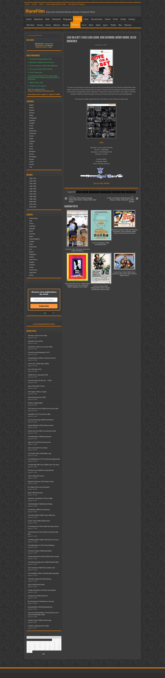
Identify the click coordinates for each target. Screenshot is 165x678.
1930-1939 (32, 183)
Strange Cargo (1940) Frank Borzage (39, 620)
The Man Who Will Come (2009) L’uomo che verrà (43, 465)
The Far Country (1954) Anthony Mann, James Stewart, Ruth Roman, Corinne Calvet (100, 287)
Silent (98, 25)
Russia (31, 275)
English (31, 105)
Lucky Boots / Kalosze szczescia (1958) (40, 347)
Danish (31, 128)
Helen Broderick (106, 192)
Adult (47, 19)
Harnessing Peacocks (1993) (37, 397)
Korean (31, 154)
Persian (31, 164)
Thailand (32, 265)
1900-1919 (32, 178)
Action (29, 19)
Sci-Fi (84, 25)
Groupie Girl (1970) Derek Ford (38, 596)
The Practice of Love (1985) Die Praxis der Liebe (43, 408)
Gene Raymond (94, 192)
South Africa (33, 259)
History (40, 25)
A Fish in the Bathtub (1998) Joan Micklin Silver (100, 243)
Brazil (31, 231)
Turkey (31, 267)
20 (45, 647)
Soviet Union (33, 270)
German (31, 113)
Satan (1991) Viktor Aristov (36, 386)
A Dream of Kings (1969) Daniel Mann (40, 551)
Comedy (77, 19)
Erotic (115, 19)
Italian (31, 115)
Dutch (31, 144)
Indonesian (32, 131)
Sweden (31, 262)
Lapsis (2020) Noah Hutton (36, 584)
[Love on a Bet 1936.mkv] (101, 120)
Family (123, 19)
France (31, 223)
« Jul (43, 654)
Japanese (32, 120)
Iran (30, 249)
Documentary (96, 19)
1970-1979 (32, 194)
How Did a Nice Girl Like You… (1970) (40, 380)
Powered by (38, 313)
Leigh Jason (116, 192)
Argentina (32, 226)
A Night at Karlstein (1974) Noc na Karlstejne (42, 590)
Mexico (31, 252)
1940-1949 (32, 186)
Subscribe (44, 306)
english (85, 192)
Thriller (113, 25)
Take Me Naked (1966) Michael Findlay (40, 504)
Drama (108, 19)
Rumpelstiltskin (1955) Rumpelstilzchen (40, 607)
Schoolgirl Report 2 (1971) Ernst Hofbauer (41, 545)
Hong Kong (32, 247)
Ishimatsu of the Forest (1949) (37, 335)
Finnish (31, 136)
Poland (31, 257)
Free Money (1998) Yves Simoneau (39, 509)
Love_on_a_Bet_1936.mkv (101, 183)
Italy (30, 221)
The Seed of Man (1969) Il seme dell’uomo (41, 515)
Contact (34, 4)
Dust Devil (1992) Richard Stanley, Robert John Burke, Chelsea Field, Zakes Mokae (82, 199)
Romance (75, 25)
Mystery (65, 25)
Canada (31, 241)
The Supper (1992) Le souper (37, 392)
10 (29, 644)
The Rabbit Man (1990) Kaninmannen (39, 436)
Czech (31, 146)
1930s (78, 192)
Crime (86, 19)
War (120, 25)
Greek (31, 126)
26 (40, 649)
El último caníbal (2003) (35, 403)
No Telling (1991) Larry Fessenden (39, 487)
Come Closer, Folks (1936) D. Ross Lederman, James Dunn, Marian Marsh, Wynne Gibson (124, 273)
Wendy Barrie (131, 192)
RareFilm (35, 11)
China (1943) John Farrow (36, 476)
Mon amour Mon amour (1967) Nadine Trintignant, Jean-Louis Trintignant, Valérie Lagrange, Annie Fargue (77, 285)
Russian (31, 159)
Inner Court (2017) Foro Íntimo (38, 448)
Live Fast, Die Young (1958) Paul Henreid (40, 420)
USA (123, 192)
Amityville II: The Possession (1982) (39, 414)
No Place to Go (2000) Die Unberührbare (41, 470)
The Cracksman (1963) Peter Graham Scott (41, 568)
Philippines (32, 254)
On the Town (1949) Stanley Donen (39, 521)
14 (50, 644)
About (27, 4)
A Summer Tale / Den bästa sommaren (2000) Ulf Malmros (77, 250)
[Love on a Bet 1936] (101, 66)
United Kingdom (34, 239)
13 (45, 644)
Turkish (31, 162)
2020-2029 (32, 207)
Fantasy (131, 19)
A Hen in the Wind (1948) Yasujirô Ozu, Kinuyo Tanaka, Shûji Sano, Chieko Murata (120, 199)
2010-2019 (32, 204)
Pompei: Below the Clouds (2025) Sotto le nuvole (43, 556)
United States (33, 218)
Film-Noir (30, 25)
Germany (32, 234)
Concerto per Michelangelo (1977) (39, 352)
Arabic (31, 138)
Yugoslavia (32, 272)
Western (127, 25)
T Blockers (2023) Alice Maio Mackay (39, 579)
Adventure (38, 19)
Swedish (32, 123)
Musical (57, 25)
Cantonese (32, 133)
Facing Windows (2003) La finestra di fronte (42, 358)
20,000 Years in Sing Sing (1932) (38, 375)
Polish (31, 149)
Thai (30, 167)
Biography (67, 19)
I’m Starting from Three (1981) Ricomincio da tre (43, 526)
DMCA (41, 4)
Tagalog (32, 141)
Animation (56, 19)
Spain (31, 244)
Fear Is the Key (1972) (35, 369)
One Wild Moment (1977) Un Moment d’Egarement (44, 459)
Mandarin (32, 151)
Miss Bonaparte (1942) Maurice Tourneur (41, 601)
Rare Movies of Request (76, 4)
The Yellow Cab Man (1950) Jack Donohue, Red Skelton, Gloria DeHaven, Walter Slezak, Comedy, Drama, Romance (124, 231)
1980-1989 (32, 196)
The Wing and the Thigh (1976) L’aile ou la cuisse (43, 539)
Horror (48, 25)
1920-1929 (32, 181)
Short (91, 25)
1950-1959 (32, 189)
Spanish (31, 110)
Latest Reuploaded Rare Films (56, 4)
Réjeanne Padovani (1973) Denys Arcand (41, 481)
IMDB (101, 142)
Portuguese (33, 118)
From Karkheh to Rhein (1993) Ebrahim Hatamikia (43, 573)
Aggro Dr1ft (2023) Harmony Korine (39, 442)
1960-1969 (32, 191)
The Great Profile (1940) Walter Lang (39, 453)
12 (40, 644)
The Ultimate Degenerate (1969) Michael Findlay (43, 562)
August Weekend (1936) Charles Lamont (40, 425)
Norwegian (32, 156)
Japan (31, 236)
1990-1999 (32, 199)
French (31, 107)
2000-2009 (32, 202)
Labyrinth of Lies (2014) (35, 341)
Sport (105, 25)
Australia (32, 228)
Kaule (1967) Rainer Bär (35, 493)
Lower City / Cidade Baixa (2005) (38, 363)
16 (59, 644)
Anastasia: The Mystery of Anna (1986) (40, 498)
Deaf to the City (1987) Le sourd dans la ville (42, 431)
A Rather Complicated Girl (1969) (38, 626)
